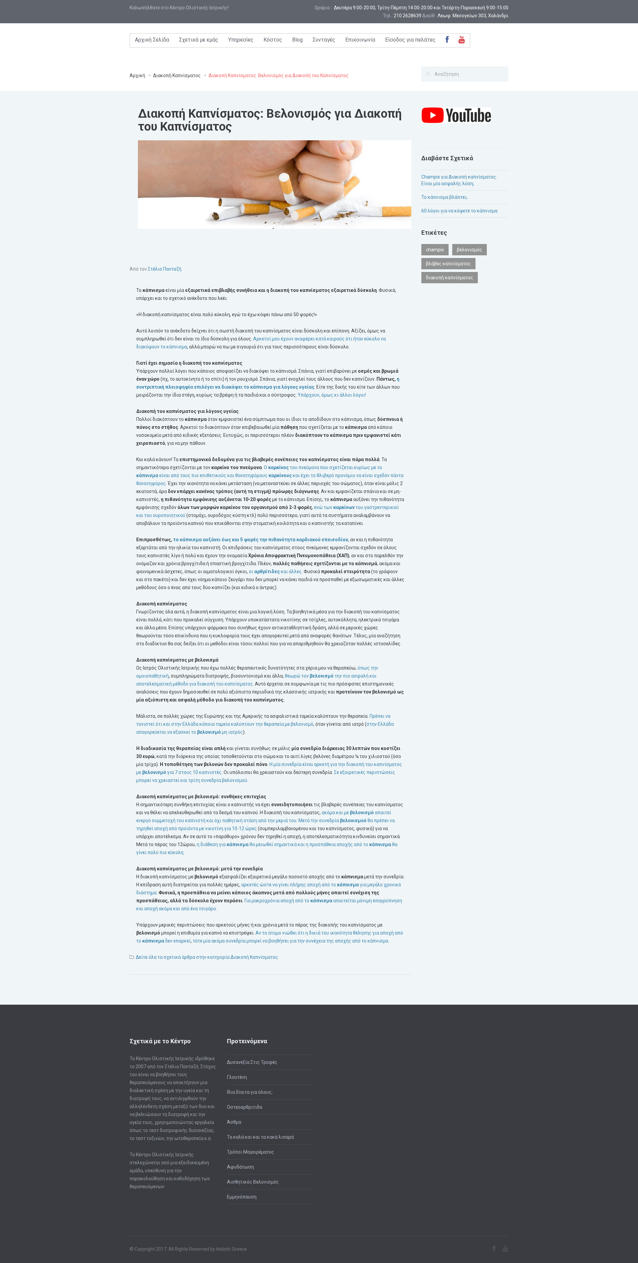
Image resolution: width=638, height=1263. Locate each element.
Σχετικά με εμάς (198, 40)
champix (435, 249)
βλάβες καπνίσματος (448, 263)
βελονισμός (469, 249)
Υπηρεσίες (241, 40)
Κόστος (273, 40)
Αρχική (137, 75)
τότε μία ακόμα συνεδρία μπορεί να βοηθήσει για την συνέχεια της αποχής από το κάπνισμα (290, 941)
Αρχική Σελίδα (152, 40)
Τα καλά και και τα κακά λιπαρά (260, 1137)
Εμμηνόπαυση (242, 1197)
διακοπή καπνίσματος (449, 277)
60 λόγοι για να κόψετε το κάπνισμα (459, 210)
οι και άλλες (275, 571)
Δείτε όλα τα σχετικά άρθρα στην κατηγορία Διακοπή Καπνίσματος (207, 957)
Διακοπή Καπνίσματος (177, 75)
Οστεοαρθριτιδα (244, 1107)
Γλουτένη (237, 1077)
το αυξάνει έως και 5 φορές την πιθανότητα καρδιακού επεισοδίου (260, 539)
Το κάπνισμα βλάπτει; (444, 197)
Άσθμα (234, 1122)
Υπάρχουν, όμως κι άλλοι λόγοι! (332, 395)
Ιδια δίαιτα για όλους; (249, 1092)
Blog (297, 40)
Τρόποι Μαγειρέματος (250, 1152)
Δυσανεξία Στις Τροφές (252, 1062)
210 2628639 (407, 15)
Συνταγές (324, 40)
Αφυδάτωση (240, 1167)
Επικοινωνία (360, 40)
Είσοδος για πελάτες (410, 40)
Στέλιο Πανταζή (164, 269)
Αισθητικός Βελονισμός (253, 1182)
